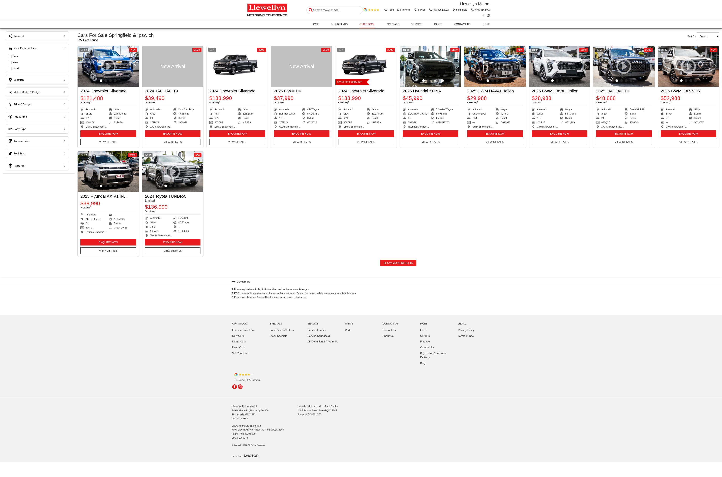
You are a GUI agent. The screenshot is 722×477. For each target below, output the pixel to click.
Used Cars (238, 347)
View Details (108, 141)
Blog (422, 363)
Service (416, 24)
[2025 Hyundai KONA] (430, 66)
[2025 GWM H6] (301, 66)
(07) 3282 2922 (248, 414)
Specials (392, 24)
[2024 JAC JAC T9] (172, 66)
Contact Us (462, 24)
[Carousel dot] (101, 80)
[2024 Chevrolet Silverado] (237, 66)
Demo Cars (239, 341)
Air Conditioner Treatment (322, 341)
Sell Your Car (240, 353)
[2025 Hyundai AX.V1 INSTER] (108, 171)
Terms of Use (466, 335)
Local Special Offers (282, 329)
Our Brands (339, 24)
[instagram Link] (488, 15)
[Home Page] (267, 10)
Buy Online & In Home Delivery (433, 355)
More (486, 24)
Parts (438, 24)
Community (427, 347)
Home (315, 24)
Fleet (423, 329)
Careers (425, 335)
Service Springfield (318, 335)
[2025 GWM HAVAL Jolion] (495, 66)
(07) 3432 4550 (313, 414)
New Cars (238, 335)
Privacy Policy (466, 329)
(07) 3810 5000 (248, 434)
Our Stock (367, 24)
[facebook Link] (483, 15)
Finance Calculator (243, 329)
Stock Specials (278, 335)
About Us (388, 335)
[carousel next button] (135, 66)
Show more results (398, 262)
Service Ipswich (316, 329)
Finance (425, 341)
